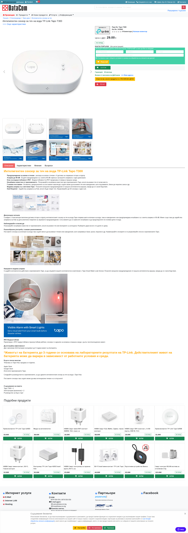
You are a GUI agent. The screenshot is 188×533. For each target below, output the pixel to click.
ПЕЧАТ (101, 84)
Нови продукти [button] (40, 15)
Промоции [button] (9, 15)
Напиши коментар (140, 31)
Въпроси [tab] (49, 166)
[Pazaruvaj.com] (104, 497)
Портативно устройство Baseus (136, 466)
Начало (6, 18)
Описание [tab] (8, 166)
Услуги (54, 15)
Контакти (182, 2)
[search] (184, 7)
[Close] (185, 513)
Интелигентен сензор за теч (42, 18)
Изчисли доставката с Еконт (102, 509)
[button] (30, 2)
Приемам (110, 528)
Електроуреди (15, 18)
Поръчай (103, 62)
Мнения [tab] (37, 166)
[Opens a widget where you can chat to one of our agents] (180, 529)
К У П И (103, 67)
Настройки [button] (80, 528)
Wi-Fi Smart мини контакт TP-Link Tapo (108, 466)
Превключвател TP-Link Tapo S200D (16, 429)
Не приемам (95, 528)
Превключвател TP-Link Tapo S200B (168, 429)
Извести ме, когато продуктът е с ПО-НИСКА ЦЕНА (115, 79)
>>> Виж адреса (127, 75)
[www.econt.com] (104, 505)
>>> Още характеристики (14, 24)
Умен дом (26, 18)
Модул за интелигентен (42, 429)
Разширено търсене (177, 10)
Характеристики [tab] (24, 166)
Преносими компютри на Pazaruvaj (104, 500)
